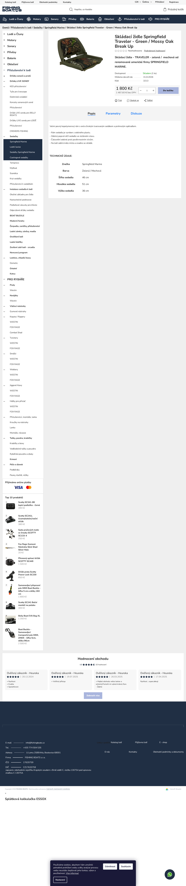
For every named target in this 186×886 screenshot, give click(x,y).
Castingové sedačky (19, 157)
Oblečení (12, 64)
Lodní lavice (15, 147)
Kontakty (67, 2)
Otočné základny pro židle (21, 194)
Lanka (12, 427)
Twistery (14, 337)
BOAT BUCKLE (17, 215)
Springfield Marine (18, 141)
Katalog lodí (10, 2)
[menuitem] (16, 19)
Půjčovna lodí (28, 2)
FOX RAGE (15, 327)
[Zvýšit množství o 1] (153, 90)
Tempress (14, 162)
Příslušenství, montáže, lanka (23, 417)
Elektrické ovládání (18, 97)
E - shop (163, 742)
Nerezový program (18, 252)
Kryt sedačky (15, 178)
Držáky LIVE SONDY (19, 81)
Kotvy (12, 273)
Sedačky (14, 136)
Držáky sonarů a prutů (20, 75)
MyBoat (13, 168)
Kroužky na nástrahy (19, 422)
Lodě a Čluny (15, 34)
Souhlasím (126, 866)
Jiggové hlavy (16, 385)
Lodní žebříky (16, 242)
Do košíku (168, 90)
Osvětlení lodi (16, 236)
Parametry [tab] (113, 113)
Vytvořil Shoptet (175, 789)
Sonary (11, 46)
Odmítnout (110, 866)
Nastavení (60, 879)
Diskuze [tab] (136, 113)
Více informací (72, 873)
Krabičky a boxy (17, 443)
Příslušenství (16, 107)
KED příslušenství (18, 86)
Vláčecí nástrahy (18, 306)
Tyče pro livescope (18, 91)
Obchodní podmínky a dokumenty (168, 752)
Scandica (14, 173)
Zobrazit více (93, 695)
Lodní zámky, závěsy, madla (23, 231)
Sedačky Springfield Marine (22, 152)
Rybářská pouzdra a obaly (21, 454)
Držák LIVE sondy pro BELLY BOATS (23, 114)
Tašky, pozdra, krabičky (21, 438)
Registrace (174, 2)
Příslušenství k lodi (19, 70)
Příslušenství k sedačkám (21, 184)
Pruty (12, 285)
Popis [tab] (91, 113)
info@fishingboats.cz (35, 742)
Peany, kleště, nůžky (19, 475)
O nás (107, 752)
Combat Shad (16, 332)
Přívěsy (11, 52)
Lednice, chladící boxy (20, 257)
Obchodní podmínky (48, 2)
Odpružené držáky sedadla (22, 210)
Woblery (14, 369)
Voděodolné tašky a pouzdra (23, 448)
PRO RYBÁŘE (15, 279)
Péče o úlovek (16, 464)
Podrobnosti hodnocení (154, 50)
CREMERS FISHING (19, 131)
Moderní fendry (17, 221)
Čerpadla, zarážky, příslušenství (25, 226)
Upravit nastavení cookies (58, 789)
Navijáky (14, 295)
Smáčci (13, 353)
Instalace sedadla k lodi (21, 189)
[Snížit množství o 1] (141, 90)
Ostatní (13, 268)
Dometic (14, 263)
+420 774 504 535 (32, 747)
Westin (13, 290)
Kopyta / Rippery (17, 316)
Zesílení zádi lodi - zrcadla (22, 247)
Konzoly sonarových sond (21, 102)
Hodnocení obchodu (93, 658)
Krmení (13, 459)
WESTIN (14, 322)
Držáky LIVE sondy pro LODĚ (23, 120)
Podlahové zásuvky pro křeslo (23, 205)
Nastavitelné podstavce (20, 199)
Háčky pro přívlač (17, 401)
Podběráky (15, 469)
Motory (11, 40)
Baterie (11, 58)
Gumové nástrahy (18, 311)
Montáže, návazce (18, 432)
